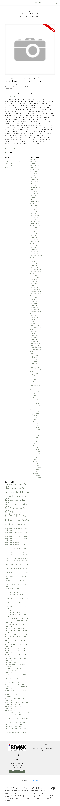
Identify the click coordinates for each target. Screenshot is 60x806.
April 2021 (33, 249)
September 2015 (36, 353)
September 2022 (36, 227)
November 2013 (35, 388)
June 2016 (33, 335)
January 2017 (34, 325)
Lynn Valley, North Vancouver (15, 628)
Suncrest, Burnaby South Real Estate (17, 702)
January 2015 (35, 368)
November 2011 (35, 432)
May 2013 (33, 396)
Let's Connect (17, 771)
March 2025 (34, 181)
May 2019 (33, 283)
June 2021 (33, 245)
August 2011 (34, 438)
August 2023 (34, 207)
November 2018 (35, 293)
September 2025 (36, 171)
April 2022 (34, 237)
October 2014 (34, 371)
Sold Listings (9, 167)
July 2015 (33, 357)
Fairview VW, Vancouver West (15, 552)
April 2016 (33, 339)
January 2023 (35, 219)
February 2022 (35, 239)
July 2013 (33, 394)
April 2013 (33, 398)
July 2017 (33, 319)
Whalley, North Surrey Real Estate (16, 724)
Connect (38, 2)
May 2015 (33, 361)
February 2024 (35, 199)
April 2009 (34, 474)
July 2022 (33, 231)
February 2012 (35, 426)
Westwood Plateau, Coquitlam (15, 722)
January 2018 (34, 309)
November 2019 (35, 271)
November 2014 (35, 370)
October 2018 (34, 295)
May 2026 (33, 161)
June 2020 (34, 263)
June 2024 (34, 193)
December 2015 (35, 347)
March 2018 (34, 307)
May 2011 (33, 444)
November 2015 (35, 349)
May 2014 (33, 380)
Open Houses (9, 165)
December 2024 (35, 187)
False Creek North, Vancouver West (16, 558)
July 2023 (33, 209)
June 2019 (33, 281)
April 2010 (33, 462)
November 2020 (36, 255)
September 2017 (35, 315)
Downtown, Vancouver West (14, 542)
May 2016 (33, 337)
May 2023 (33, 213)
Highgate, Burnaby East (13, 592)
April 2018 (33, 305)
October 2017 (34, 313)
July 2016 (33, 333)
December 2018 (35, 291)
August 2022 (34, 229)
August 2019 (34, 277)
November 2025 (36, 167)
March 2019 (34, 287)
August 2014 (34, 374)
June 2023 (34, 211)
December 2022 (35, 221)
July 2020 (33, 261)
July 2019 (33, 279)
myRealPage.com (33, 780)
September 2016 (35, 331)
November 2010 (35, 454)
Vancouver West (10, 710)
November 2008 (36, 478)
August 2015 (34, 356)
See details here (10, 96)
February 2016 (35, 343)
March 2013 (34, 400)
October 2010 (35, 456)
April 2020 (34, 265)
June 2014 (33, 378)
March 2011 (34, 448)
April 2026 (34, 163)
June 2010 (33, 458)
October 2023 (35, 203)
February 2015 (35, 366)
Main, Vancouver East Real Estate (16, 634)
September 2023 (36, 205)
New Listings (9, 163)
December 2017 (35, 311)
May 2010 (33, 460)
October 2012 (34, 410)
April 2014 (33, 382)
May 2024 (33, 195)
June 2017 (33, 321)
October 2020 (35, 257)
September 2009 (36, 468)
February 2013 (35, 402)
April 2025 (34, 179)
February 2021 (35, 253)
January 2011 (34, 450)
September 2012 (35, 412)
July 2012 (33, 416)
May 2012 (33, 420)
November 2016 (35, 327)
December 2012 (35, 406)
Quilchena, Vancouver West (14, 668)
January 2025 (35, 185)
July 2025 (33, 175)
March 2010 (34, 464)
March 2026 (34, 165)
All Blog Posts (9, 159)
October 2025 (35, 169)
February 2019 (35, 289)
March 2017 (34, 323)
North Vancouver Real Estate (14, 662)
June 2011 (33, 442)
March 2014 (34, 384)
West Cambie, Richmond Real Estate (17, 712)
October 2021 (34, 243)
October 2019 (34, 273)
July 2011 (33, 440)
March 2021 (34, 251)
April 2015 (33, 364)
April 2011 (33, 446)
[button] (46, 3)
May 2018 (33, 303)
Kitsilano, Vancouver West (13, 612)
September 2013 (35, 392)
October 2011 (34, 434)
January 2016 (35, 346)
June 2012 (33, 418)
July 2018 (33, 299)
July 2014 (33, 376)
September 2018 (35, 297)
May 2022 (33, 235)
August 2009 (34, 470)
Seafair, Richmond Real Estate (15, 682)
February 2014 (35, 386)
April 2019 (33, 285)
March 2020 (34, 267)
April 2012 (33, 422)
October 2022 (35, 225)
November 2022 (35, 223)
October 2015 (34, 351)
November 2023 (35, 201)
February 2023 (35, 217)
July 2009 (33, 472)
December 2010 (35, 452)
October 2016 (34, 329)
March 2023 (34, 215)
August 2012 (34, 414)
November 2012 (35, 408)
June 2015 (33, 360)
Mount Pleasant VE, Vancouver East (17, 648)
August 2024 (34, 191)
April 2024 (34, 197)
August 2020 (34, 259)
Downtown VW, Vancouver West (16, 536)
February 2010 (35, 466)
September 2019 (35, 275)
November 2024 (35, 189)
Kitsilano (8, 610)
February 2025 (35, 183)
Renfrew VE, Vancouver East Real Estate (20, 86)
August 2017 (34, 317)
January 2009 (35, 476)
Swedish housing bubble (13, 704)
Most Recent (34, 159)
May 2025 (33, 177)
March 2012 (34, 424)
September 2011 (35, 436)
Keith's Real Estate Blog (12, 161)
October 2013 (34, 390)
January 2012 (35, 428)
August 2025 (34, 173)
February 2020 (35, 269)
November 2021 (35, 241)
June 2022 (34, 233)
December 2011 (35, 430)
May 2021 (33, 247)
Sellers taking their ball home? (15, 684)
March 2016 (34, 341)
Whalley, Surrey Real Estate (14, 726)
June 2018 (33, 301)
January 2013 (35, 404)
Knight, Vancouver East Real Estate (16, 618)
